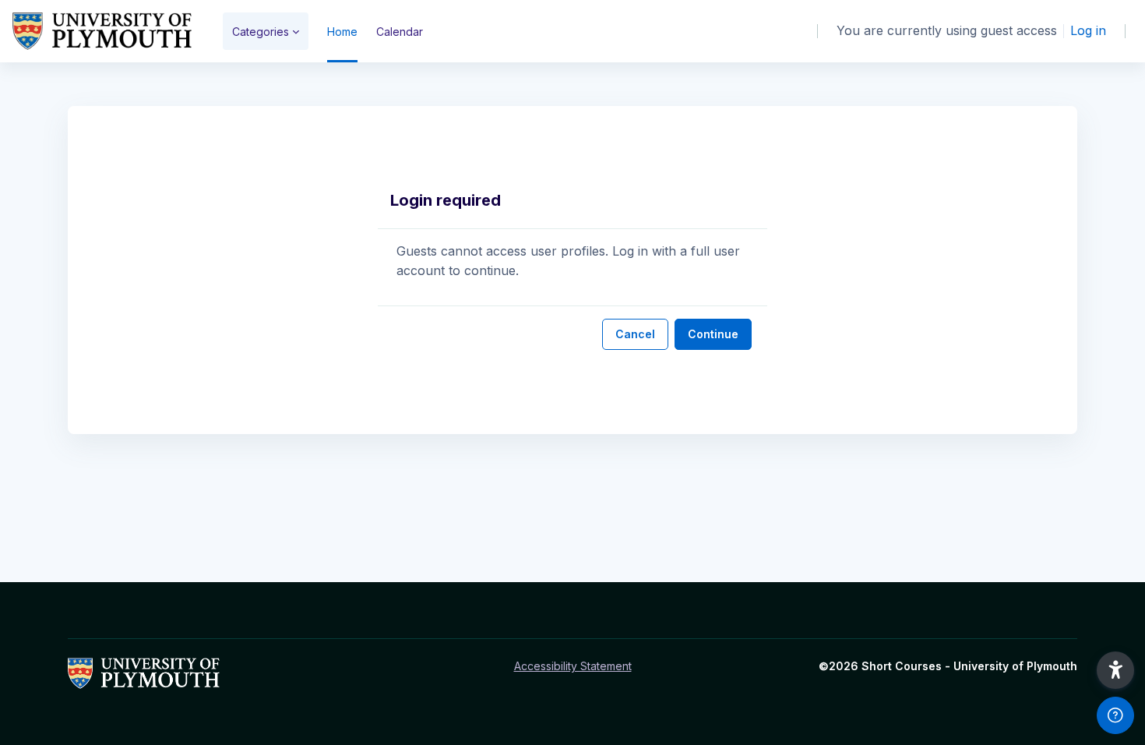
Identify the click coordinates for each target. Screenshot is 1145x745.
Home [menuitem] (342, 31)
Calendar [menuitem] (399, 31)
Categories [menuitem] (260, 31)
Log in (1088, 30)
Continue (713, 334)
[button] (1115, 670)
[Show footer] (1115, 715)
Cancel (635, 334)
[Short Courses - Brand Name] (102, 31)
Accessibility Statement (573, 666)
